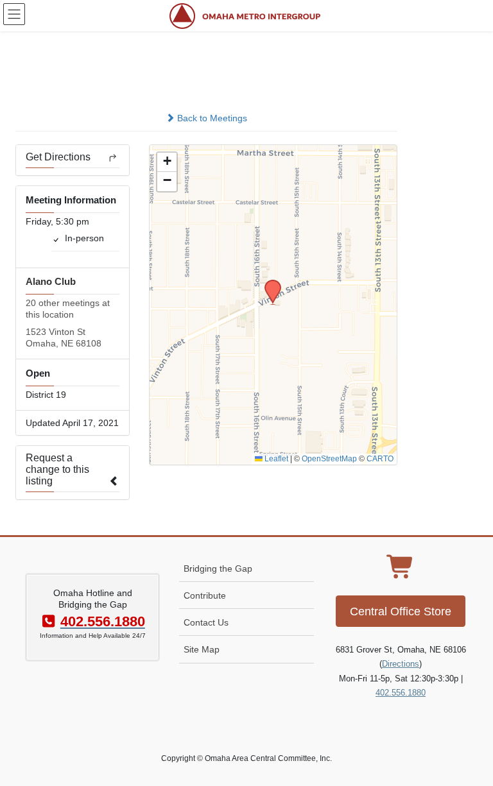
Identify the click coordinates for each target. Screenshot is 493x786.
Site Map (202, 649)
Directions (400, 664)
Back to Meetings (211, 118)
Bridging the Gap (218, 568)
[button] (268, 283)
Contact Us (206, 622)
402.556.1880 (401, 692)
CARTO (380, 458)
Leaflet (275, 458)
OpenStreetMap (329, 458)
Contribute (205, 595)
